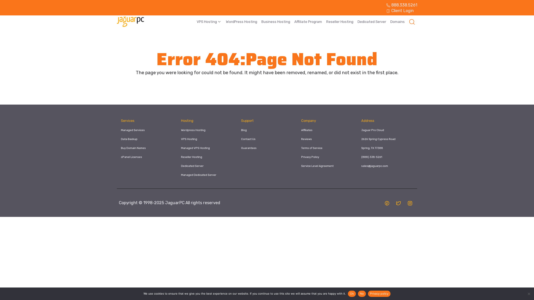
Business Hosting (275, 22)
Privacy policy (379, 293)
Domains (397, 22)
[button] (412, 22)
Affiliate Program (308, 22)
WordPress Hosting (241, 22)
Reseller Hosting (339, 22)
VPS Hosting (207, 22)
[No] (529, 294)
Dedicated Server (372, 22)
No (362, 293)
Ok (352, 293)
